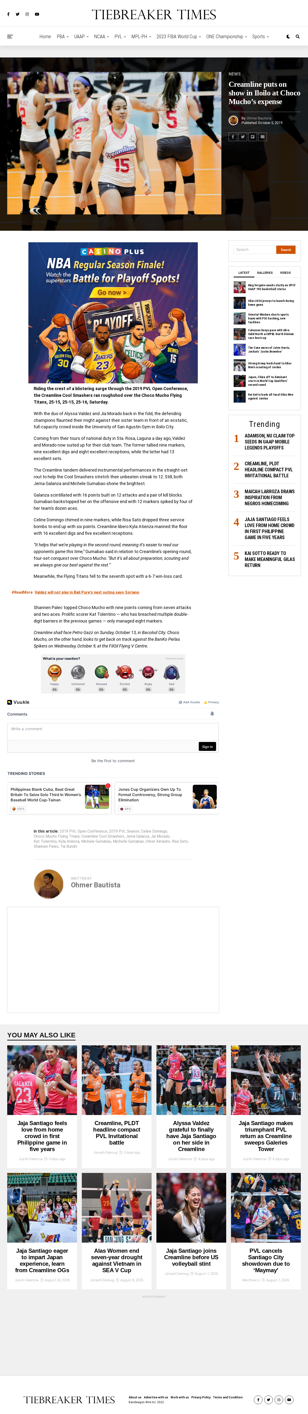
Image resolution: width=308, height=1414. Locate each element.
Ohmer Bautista (259, 118)
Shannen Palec (46, 846)
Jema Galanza (137, 836)
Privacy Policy (201, 1397)
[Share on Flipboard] (252, 136)
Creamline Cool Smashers (102, 836)
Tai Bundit (68, 846)
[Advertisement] (113, 960)
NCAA (99, 36)
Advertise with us (156, 1397)
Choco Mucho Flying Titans (57, 836)
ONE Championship (224, 36)
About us (135, 1397)
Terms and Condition (228, 1397)
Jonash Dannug (105, 1152)
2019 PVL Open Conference (83, 831)
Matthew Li (251, 1280)
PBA (61, 36)
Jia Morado (160, 836)
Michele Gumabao (96, 841)
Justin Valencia (31, 1159)
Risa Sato (180, 841)
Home (45, 36)
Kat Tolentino (45, 841)
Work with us (180, 1397)
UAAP (79, 36)
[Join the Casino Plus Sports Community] (113, 312)
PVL (118, 36)
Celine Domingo (154, 831)
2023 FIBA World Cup (177, 36)
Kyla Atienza (68, 841)
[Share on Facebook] (233, 136)
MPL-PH (139, 36)
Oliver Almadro (158, 841)
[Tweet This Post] (242, 136)
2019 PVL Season (124, 831)
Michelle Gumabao (128, 841)
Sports (258, 36)
